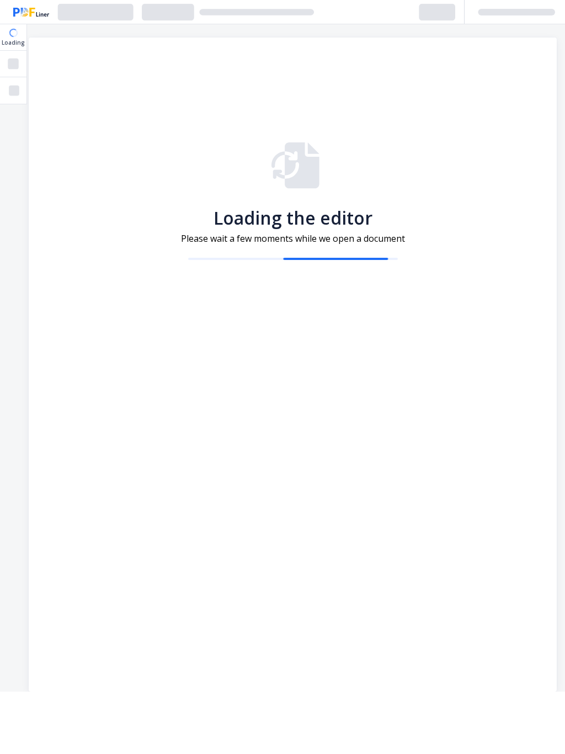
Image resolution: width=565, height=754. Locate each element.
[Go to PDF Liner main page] (31, 12)
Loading (13, 42)
